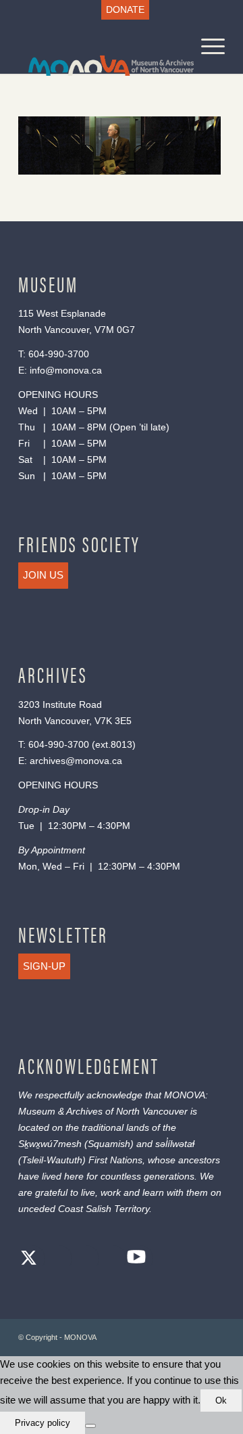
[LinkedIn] (109, 1259)
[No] (90, 1426)
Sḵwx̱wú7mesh (50, 1143)
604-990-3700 (58, 354)
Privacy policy (42, 1423)
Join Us (43, 575)
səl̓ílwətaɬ (174, 1143)
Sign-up (44, 966)
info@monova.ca (66, 370)
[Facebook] (55, 1259)
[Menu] (206, 47)
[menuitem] (125, 10)
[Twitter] (28, 1259)
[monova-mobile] (101, 47)
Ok (221, 1400)
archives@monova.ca (76, 760)
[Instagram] (82, 1259)
